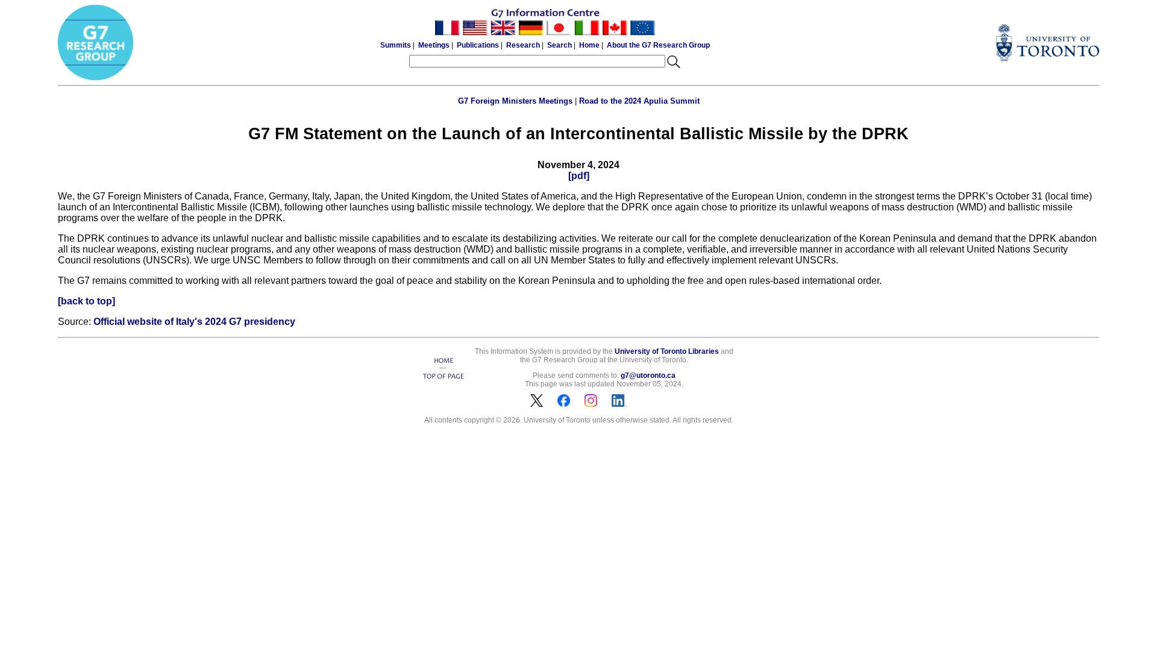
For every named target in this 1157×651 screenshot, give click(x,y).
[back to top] (86, 301)
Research (523, 45)
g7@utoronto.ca (648, 375)
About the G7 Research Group (658, 45)
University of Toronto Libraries (667, 351)
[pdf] (578, 176)
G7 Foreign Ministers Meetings (515, 100)
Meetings (434, 45)
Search (559, 45)
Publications (478, 45)
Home (589, 45)
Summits (395, 45)
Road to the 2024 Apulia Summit (639, 100)
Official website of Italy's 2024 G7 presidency (194, 321)
